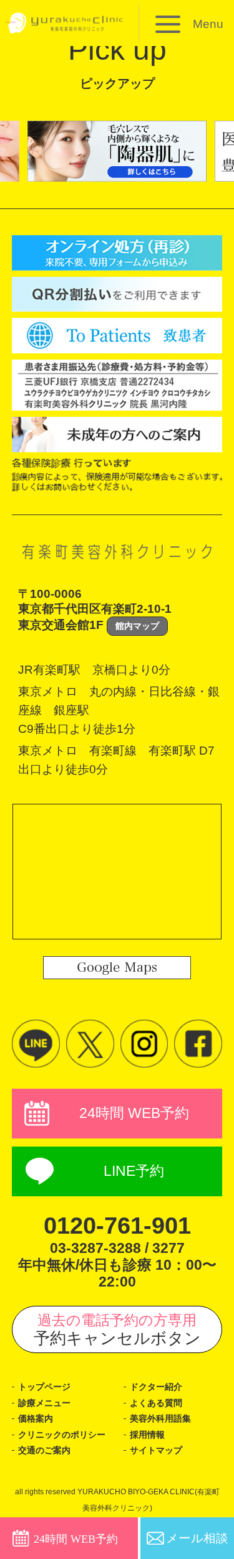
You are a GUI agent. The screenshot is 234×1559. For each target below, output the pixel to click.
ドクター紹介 (156, 1387)
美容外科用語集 (160, 1418)
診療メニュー (44, 1403)
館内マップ (137, 626)
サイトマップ (156, 1450)
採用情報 (147, 1435)
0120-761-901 (117, 1225)
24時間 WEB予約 (134, 1113)
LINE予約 (134, 1171)
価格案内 (35, 1418)
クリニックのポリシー (61, 1435)
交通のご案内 (44, 1450)
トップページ (44, 1387)
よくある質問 (156, 1403)
